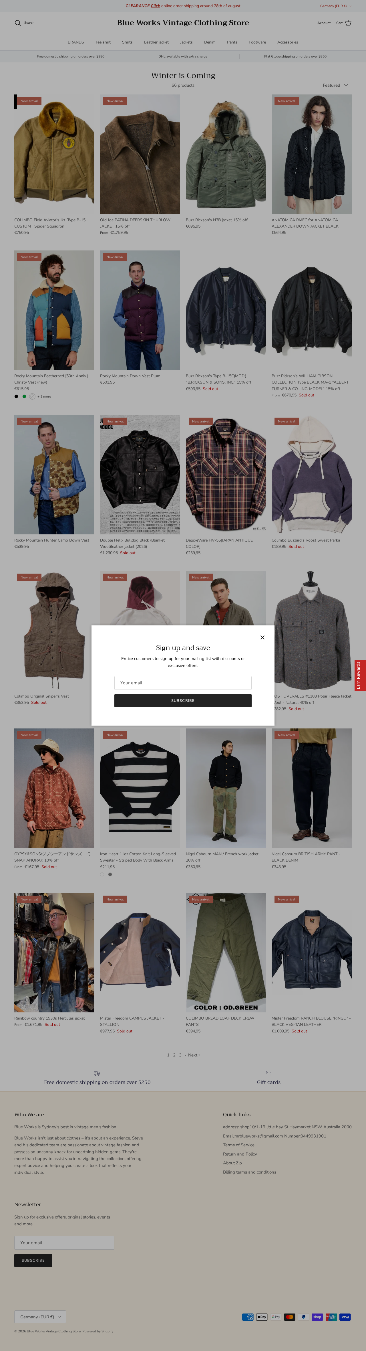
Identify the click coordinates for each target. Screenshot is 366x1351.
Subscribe (182, 700)
